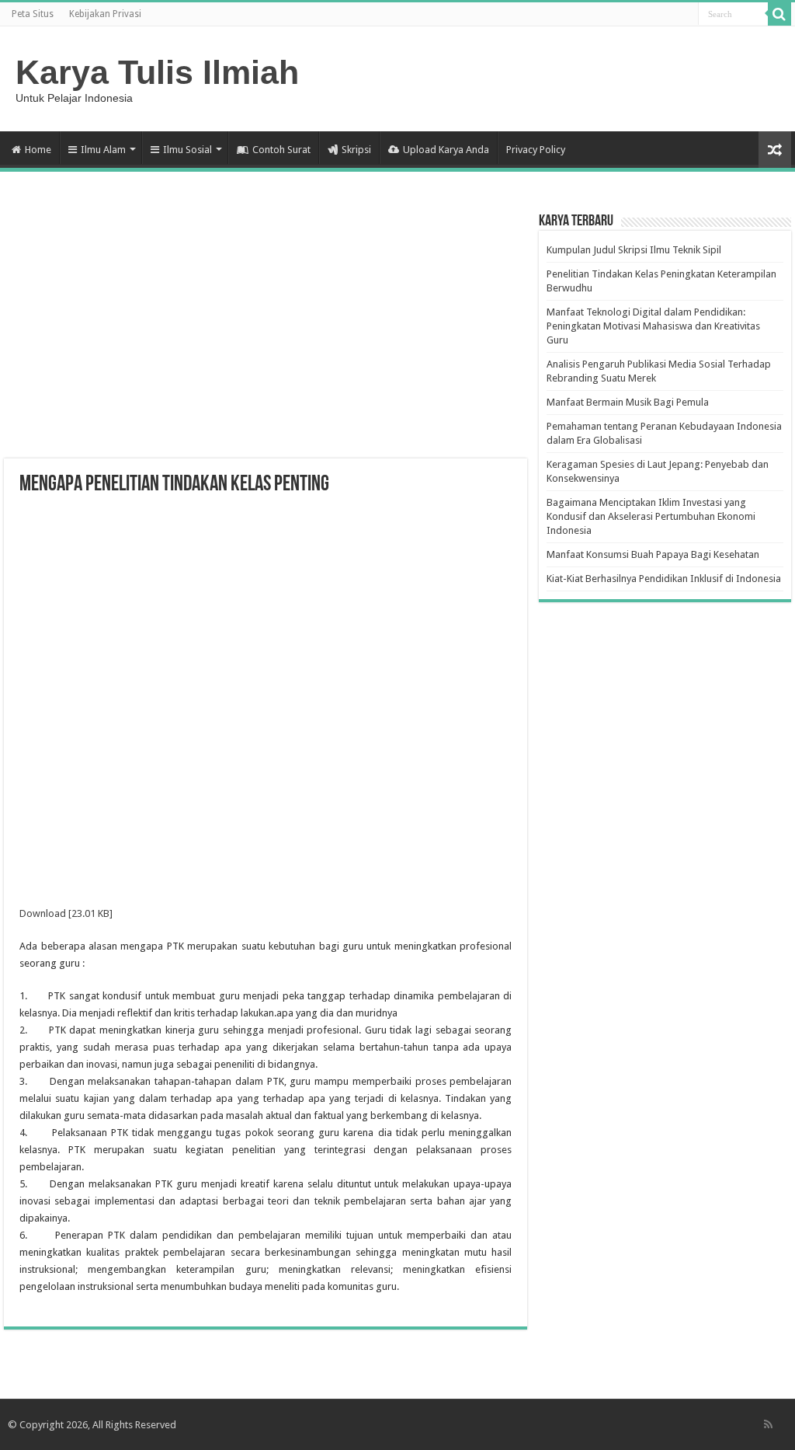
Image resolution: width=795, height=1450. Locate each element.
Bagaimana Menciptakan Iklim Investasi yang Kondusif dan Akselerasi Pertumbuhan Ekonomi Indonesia (651, 516)
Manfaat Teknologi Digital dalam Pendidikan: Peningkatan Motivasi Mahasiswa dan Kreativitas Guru (653, 326)
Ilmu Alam (103, 149)
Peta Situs (33, 14)
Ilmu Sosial (187, 149)
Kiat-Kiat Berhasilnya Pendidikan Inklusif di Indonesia (664, 578)
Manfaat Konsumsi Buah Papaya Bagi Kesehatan (653, 554)
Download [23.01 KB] (66, 913)
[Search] (779, 14)
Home (38, 149)
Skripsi (356, 149)
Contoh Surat (281, 149)
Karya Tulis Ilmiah (157, 72)
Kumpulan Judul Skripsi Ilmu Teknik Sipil (634, 250)
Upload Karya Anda (446, 149)
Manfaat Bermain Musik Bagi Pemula (628, 402)
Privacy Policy (535, 149)
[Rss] (768, 1424)
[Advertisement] (265, 334)
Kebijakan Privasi (105, 14)
